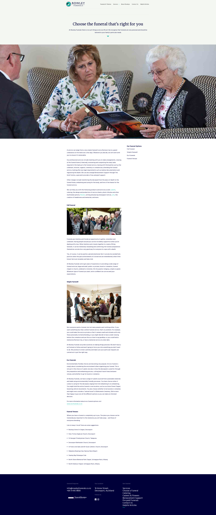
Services (126, 488)
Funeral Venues (132, 158)
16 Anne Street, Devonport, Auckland (104, 489)
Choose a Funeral (130, 491)
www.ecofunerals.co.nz (74, 404)
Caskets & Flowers (131, 496)
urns (113, 195)
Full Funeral (131, 149)
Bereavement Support (133, 498)
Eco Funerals (131, 155)
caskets (113, 190)
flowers (82, 195)
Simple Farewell (132, 152)
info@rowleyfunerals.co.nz (79, 488)
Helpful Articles (130, 505)
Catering (126, 493)
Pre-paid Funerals (130, 500)
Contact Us (128, 503)
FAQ (124, 507)
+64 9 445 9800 (74, 491)
